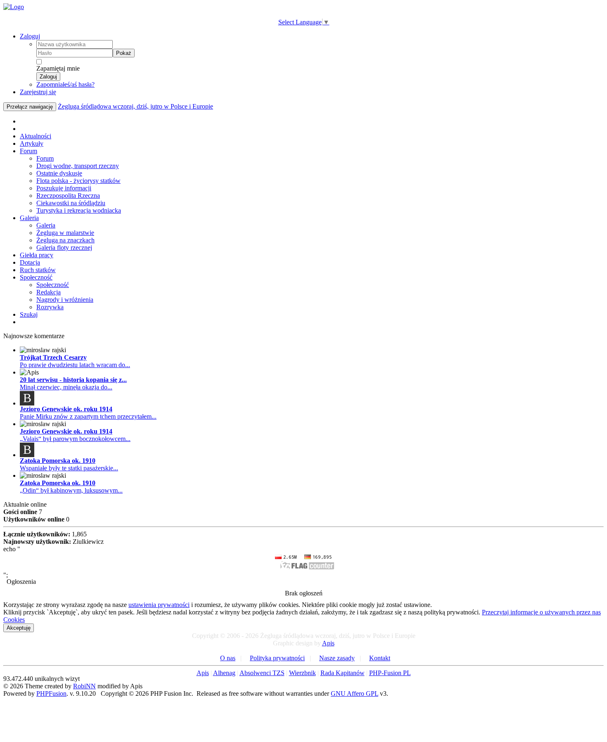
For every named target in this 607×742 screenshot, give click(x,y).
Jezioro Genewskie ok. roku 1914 (66, 408)
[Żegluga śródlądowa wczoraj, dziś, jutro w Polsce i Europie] (13, 6)
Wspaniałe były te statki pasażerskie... (69, 468)
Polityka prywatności (277, 657)
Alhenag (224, 672)
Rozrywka (50, 307)
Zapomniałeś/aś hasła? (65, 84)
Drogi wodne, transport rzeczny (77, 165)
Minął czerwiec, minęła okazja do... (66, 387)
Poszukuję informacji (63, 188)
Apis (328, 643)
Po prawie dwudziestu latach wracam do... (75, 364)
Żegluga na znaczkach (65, 240)
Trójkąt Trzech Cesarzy (53, 357)
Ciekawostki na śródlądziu (70, 202)
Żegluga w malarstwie (65, 232)
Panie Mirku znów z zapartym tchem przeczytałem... (88, 416)
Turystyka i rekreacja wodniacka (78, 210)
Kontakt (379, 657)
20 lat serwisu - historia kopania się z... (73, 379)
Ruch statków (38, 269)
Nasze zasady (337, 657)
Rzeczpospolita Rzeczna (68, 195)
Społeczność (36, 277)
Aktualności (35, 136)
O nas (227, 657)
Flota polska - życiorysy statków (78, 180)
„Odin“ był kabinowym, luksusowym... (71, 490)
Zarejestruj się (38, 91)
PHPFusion (51, 693)
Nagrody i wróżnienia (64, 299)
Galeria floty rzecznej (64, 247)
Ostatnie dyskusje (59, 173)
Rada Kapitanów (342, 672)
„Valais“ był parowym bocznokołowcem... (75, 438)
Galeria (29, 217)
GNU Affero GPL (354, 693)
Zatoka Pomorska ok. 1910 (57, 460)
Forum (28, 150)
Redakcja (48, 292)
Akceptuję (19, 628)
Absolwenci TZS (262, 672)
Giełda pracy (36, 254)
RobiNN (84, 686)
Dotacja (30, 262)
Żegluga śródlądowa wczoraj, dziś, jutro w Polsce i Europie (135, 106)
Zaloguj (30, 36)
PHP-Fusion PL (390, 672)
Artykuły (31, 143)
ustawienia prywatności (159, 604)
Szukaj (29, 314)
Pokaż (123, 53)
